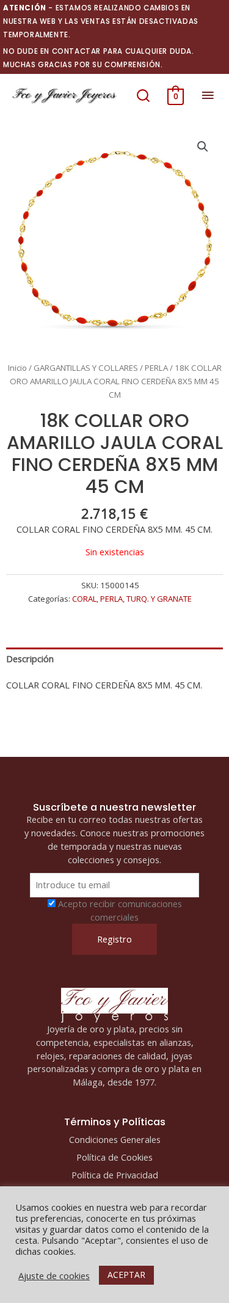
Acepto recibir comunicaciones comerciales (120, 910)
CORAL (84, 598)
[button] (143, 95)
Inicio (17, 367)
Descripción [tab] (30, 658)
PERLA (156, 367)
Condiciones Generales (115, 1139)
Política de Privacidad (114, 1175)
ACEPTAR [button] (126, 1274)
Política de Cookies (114, 1157)
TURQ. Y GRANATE (159, 598)
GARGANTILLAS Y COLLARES (86, 367)
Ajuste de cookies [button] (54, 1275)
